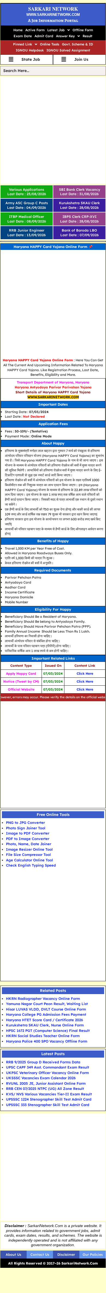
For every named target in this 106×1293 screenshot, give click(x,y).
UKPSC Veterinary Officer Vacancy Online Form (47, 1072)
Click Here (85, 673)
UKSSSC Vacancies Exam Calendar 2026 (41, 1078)
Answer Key (65, 36)
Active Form (35, 30)
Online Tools (49, 44)
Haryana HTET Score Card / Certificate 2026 (44, 1020)
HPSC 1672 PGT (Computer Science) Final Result (48, 1030)
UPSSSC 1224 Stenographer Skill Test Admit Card (48, 1099)
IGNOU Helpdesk (30, 50)
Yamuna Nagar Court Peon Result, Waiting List (47, 1004)
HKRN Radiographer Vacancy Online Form (43, 998)
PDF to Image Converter (27, 838)
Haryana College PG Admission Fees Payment (46, 1014)
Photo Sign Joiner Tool (25, 828)
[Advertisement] (53, 130)
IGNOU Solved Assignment (68, 50)
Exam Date (23, 36)
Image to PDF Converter (27, 833)
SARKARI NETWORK (53, 8)
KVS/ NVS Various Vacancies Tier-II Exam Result (49, 1094)
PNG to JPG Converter (25, 822)
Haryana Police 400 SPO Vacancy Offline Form (46, 1041)
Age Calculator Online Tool (29, 860)
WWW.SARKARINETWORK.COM (53, 15)
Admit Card (44, 36)
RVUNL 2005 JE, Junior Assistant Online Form (46, 1083)
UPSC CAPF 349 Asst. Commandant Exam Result (47, 1067)
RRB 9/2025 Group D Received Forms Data (43, 1062)
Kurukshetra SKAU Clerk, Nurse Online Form (45, 1025)
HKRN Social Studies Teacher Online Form (43, 1036)
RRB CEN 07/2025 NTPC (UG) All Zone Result (45, 1088)
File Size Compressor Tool (28, 854)
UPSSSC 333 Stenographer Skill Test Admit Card (47, 1104)
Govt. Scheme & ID (77, 44)
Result (87, 36)
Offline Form (83, 30)
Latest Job (56, 30)
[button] (58, 30)
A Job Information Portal (53, 21)
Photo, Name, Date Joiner (28, 844)
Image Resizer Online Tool (29, 849)
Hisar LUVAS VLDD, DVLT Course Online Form (46, 1009)
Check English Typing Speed (31, 865)
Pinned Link (22, 44)
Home (18, 30)
